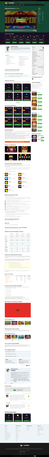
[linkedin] (11, 370)
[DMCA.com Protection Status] (24, 452)
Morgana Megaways (7, 278)
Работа (27, 428)
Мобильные (17, 438)
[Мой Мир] (27, 365)
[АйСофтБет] (43, 47)
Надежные (6, 431)
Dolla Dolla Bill (28, 233)
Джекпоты (6, 430)
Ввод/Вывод (17, 428)
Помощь (39, 431)
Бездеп (6, 110)
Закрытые (6, 429)
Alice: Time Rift (39, 128)
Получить (9, 124)
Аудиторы (17, 437)
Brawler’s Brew (39, 103)
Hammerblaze (38, 121)
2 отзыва (39, 9)
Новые (5, 427)
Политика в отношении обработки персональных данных (40, 430)
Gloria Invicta (38, 92)
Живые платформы (18, 430)
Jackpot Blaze (22, 233)
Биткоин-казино (7, 438)
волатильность (16, 228)
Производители (17, 427)
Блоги (16, 439)
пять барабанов (15, 131)
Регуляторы (17, 436)
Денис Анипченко (8, 51)
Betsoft (19, 340)
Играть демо (40, 94)
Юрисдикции (17, 435)
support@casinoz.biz (34, 0)
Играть (8, 42)
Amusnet (12, 340)
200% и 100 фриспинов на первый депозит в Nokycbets (40, 139)
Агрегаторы (17, 431)
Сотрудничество (28, 427)
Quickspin (38, 93)
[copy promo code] (15, 41)
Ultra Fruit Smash (17, 233)
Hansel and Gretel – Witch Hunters (9, 281)
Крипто (16, 429)
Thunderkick (38, 100)
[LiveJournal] (26, 365)
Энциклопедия (6, 439)
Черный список (6, 428)
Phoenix (6, 282)
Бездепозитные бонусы (7, 437)
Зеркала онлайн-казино (7, 436)
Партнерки (28, 429)
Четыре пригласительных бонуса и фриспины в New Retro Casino (40, 136)
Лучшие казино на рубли (7, 435)
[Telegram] (29, 365)
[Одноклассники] (28, 365)
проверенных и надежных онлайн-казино (13, 82)
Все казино (17, 102)
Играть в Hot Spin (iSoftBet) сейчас (17, 141)
